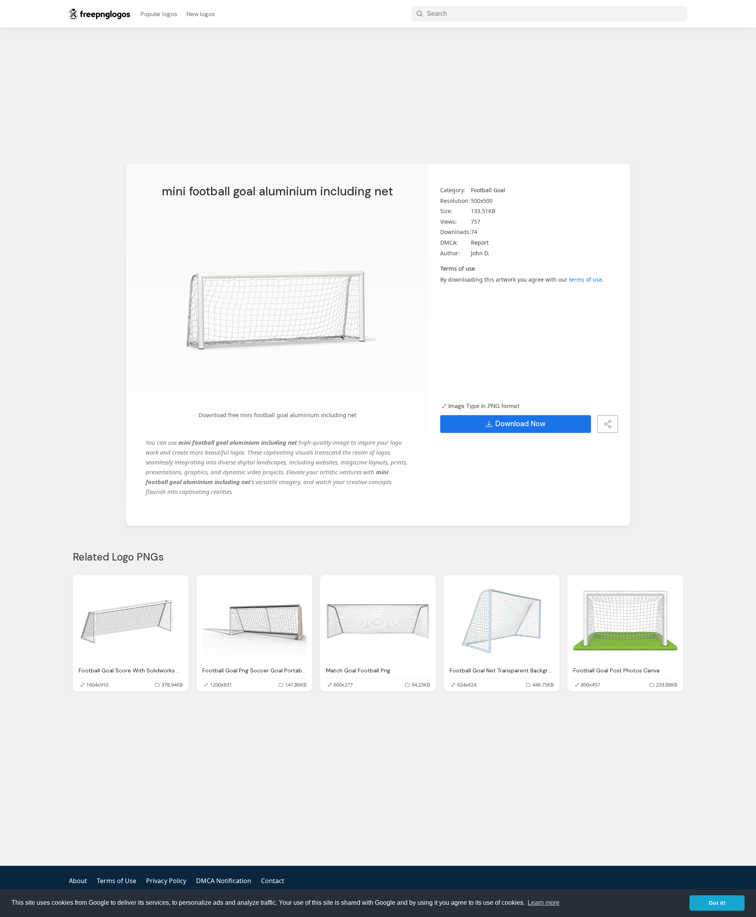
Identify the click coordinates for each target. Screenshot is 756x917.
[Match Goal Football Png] (378, 620)
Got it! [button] (717, 903)
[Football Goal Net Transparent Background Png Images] (502, 620)
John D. (480, 253)
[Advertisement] (378, 100)
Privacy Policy (166, 880)
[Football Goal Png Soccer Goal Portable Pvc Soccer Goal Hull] (254, 620)
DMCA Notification (223, 880)
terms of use (585, 279)
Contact (272, 880)
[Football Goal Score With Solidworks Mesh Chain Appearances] (131, 620)
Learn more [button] (544, 902)
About (78, 880)
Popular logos (159, 14)
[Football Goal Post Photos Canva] (625, 620)
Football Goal (488, 190)
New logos (201, 14)
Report (480, 242)
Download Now (520, 424)
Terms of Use (116, 880)
